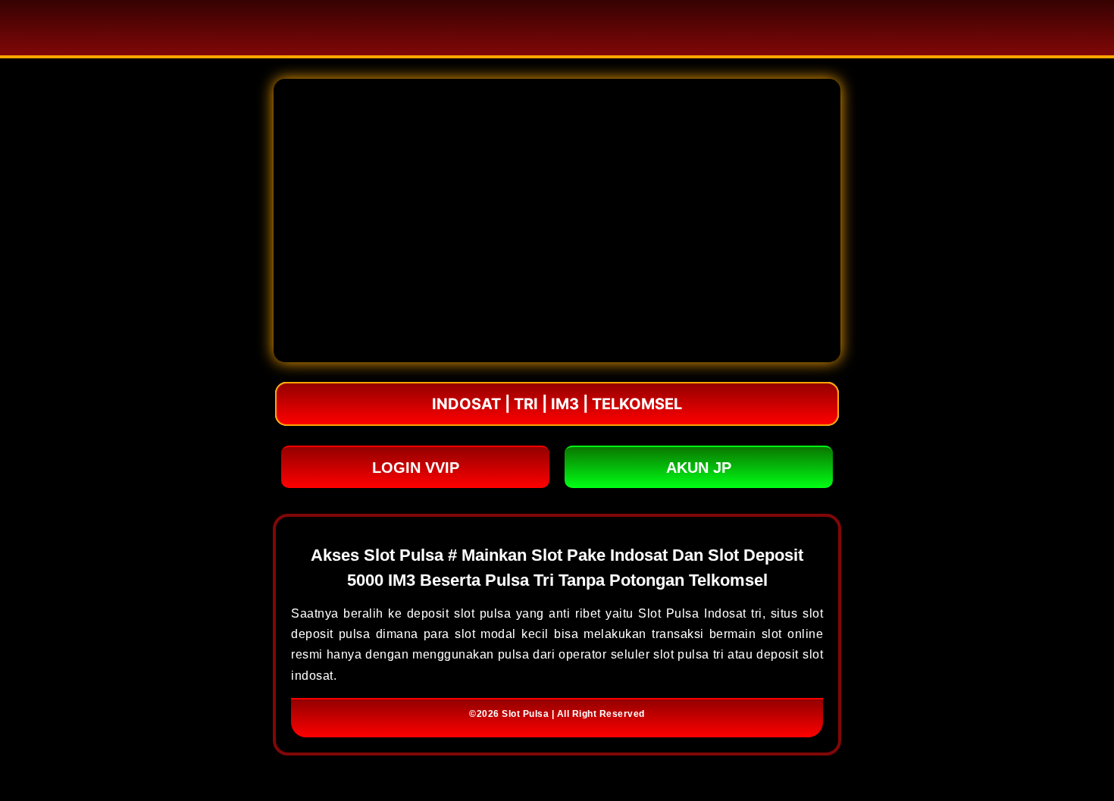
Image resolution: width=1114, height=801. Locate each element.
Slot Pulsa (525, 714)
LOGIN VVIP (415, 467)
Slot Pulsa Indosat (692, 613)
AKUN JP (698, 467)
